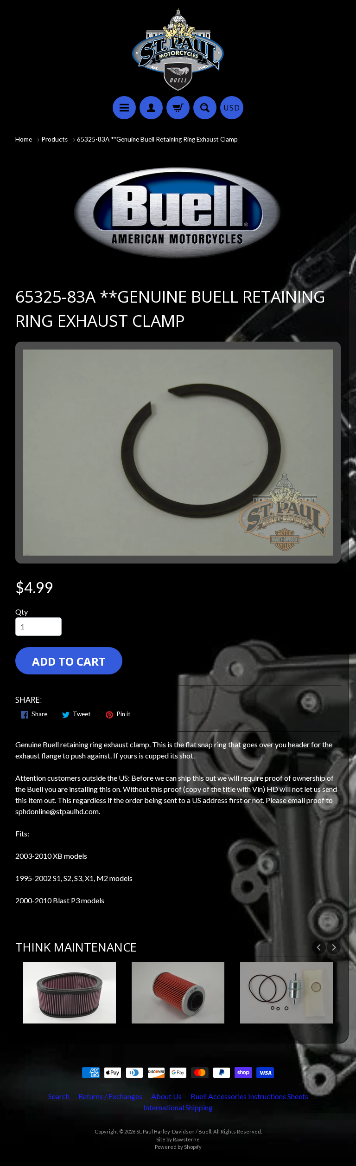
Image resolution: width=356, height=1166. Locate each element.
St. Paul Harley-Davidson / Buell (173, 1131)
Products (54, 139)
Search (59, 1096)
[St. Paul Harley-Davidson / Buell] (178, 49)
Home (23, 139)
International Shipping (178, 1107)
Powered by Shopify (178, 1147)
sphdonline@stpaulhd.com (57, 811)
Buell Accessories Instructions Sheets (249, 1096)
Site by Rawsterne (178, 1139)
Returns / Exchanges (110, 1096)
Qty (21, 611)
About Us (166, 1096)
